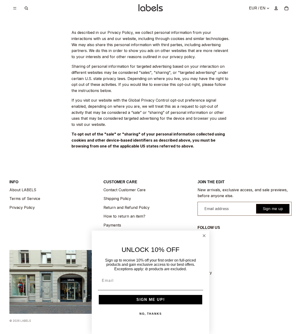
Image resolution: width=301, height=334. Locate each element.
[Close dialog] (204, 236)
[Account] (276, 8)
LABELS (25, 320)
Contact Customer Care (124, 189)
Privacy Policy (22, 207)
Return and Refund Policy (126, 207)
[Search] (26, 8)
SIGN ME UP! (150, 300)
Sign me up (273, 208)
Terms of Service (24, 198)
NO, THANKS (150, 313)
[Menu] (14, 8)
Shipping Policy (117, 198)
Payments (112, 225)
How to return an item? (124, 216)
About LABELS (22, 189)
